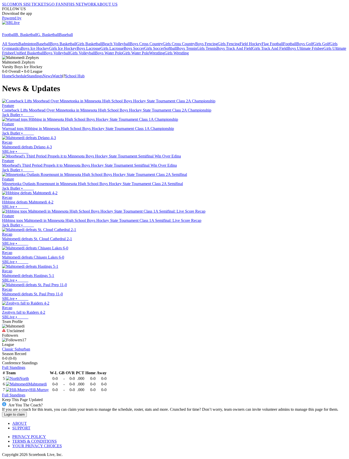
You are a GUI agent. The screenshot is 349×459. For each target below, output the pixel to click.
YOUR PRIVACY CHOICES (37, 446)
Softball (170, 48)
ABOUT (19, 423)
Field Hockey (251, 44)
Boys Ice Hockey (35, 48)
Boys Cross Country (146, 44)
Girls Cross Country (179, 44)
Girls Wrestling (177, 53)
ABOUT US (107, 4)
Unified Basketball (29, 53)
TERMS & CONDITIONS (34, 441)
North (24, 378)
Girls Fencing (229, 44)
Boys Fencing (206, 44)
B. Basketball (26, 34)
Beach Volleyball (116, 44)
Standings (35, 76)
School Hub (75, 76)
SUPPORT (21, 428)
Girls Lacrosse (112, 48)
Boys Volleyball (57, 53)
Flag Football (272, 44)
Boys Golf (304, 44)
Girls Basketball (89, 44)
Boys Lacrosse (88, 48)
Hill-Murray (39, 390)
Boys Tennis (187, 48)
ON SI (21, 4)
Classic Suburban (16, 349)
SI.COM (9, 4)
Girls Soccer (154, 48)
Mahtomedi (37, 384)
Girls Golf (321, 44)
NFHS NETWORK (80, 4)
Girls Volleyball (82, 53)
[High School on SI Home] (21, 30)
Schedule (19, 76)
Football (8, 34)
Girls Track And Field (269, 48)
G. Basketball (48, 34)
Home (7, 76)
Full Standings (13, 367)
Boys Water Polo (108, 53)
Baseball (66, 34)
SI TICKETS (38, 4)
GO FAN (56, 4)
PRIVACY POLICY (29, 436)
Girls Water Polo (135, 53)
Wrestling (157, 53)
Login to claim (14, 414)
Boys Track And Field (234, 48)
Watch (57, 76)
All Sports (10, 44)
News (47, 76)
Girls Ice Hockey (63, 48)
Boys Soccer (134, 48)
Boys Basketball (63, 44)
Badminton (27, 44)
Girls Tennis (206, 48)
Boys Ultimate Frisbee (305, 48)
